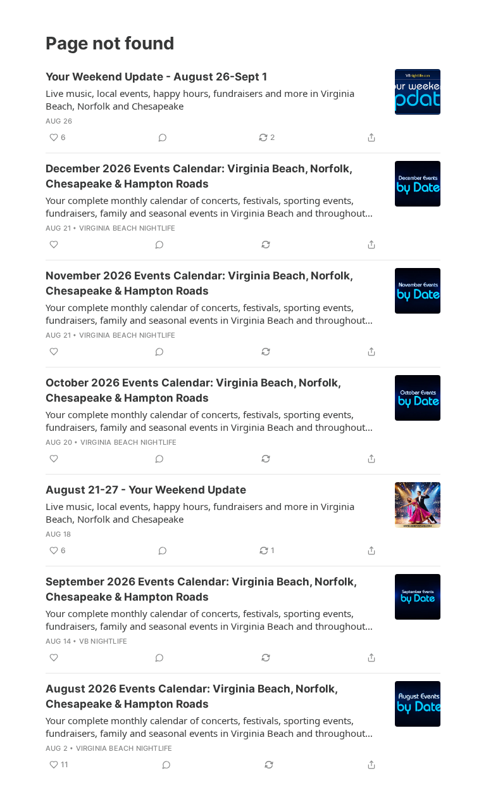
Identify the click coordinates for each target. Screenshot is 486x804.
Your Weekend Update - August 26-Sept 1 (156, 76)
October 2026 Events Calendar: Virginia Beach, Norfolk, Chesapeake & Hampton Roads (193, 390)
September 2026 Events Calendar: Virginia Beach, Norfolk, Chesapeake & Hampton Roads (201, 589)
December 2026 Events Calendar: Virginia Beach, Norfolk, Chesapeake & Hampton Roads (199, 176)
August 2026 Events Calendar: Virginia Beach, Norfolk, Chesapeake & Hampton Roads (191, 696)
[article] (243, 107)
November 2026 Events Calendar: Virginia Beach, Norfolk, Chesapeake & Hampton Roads (199, 283)
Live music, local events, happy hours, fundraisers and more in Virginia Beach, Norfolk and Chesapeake (200, 99)
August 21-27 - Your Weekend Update (146, 489)
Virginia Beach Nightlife (127, 228)
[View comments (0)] (162, 137)
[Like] (54, 244)
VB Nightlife (103, 641)
